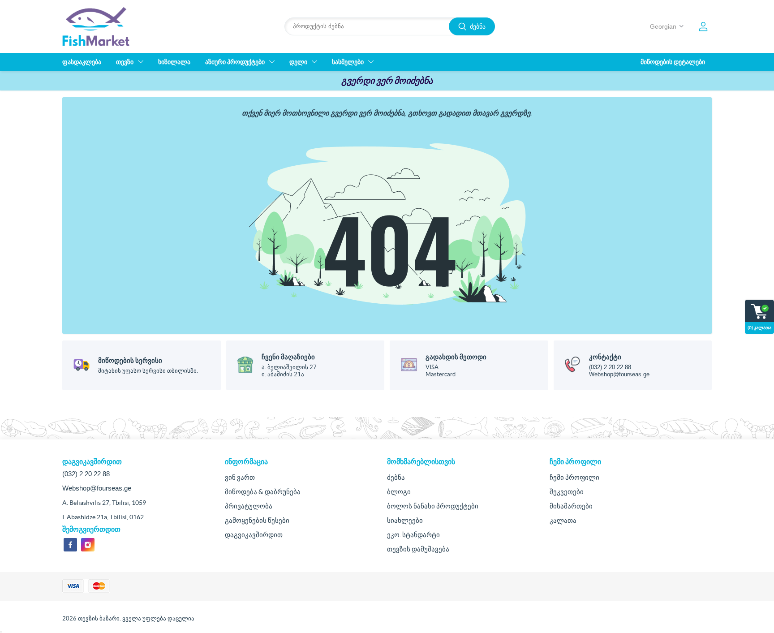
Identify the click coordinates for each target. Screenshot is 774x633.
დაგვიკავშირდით (254, 534)
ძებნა (478, 26)
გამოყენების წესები (257, 520)
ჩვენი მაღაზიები (288, 357)
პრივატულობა (248, 506)
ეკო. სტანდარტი (413, 534)
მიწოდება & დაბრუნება (263, 491)
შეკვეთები (567, 491)
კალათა (563, 520)
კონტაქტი (605, 357)
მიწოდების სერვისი (130, 360)
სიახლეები (405, 520)
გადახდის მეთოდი (456, 357)
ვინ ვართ (240, 477)
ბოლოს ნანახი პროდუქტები (432, 506)
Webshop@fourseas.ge (619, 374)
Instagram (88, 544)
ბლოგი (399, 491)
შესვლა (703, 26)
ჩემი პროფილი (574, 477)
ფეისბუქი (70, 544)
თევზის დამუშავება (418, 549)
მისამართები (571, 506)
